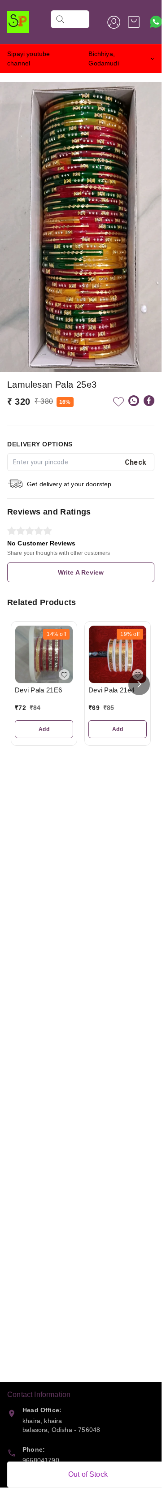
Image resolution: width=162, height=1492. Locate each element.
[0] (134, 22)
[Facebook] (149, 400)
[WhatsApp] (133, 400)
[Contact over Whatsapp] (156, 22)
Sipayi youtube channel (28, 58)
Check (135, 462)
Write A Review (81, 572)
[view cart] (134, 22)
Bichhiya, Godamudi (103, 58)
